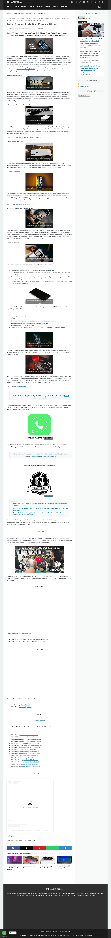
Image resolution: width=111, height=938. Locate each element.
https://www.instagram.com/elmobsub (31, 739)
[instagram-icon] (76, 2)
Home (42, 931)
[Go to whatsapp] (4, 933)
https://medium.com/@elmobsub (29, 749)
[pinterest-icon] (95, 2)
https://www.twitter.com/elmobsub (29, 735)
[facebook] (13, 848)
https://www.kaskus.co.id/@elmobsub (30, 747)
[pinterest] (39, 848)
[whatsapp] (52, 848)
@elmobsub (40, 531)
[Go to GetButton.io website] (4, 936)
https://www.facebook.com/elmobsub (31, 741)
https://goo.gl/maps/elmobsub (31, 762)
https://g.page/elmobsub (31, 758)
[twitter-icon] (72, 2)
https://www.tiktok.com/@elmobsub (29, 737)
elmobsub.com (56, 67)
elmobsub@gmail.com (25, 707)
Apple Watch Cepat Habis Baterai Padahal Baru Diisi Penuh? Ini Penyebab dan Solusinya (90, 68)
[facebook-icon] (91, 2)
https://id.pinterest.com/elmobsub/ (29, 751)
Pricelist (39, 7)
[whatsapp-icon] (103, 2)
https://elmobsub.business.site (30, 760)
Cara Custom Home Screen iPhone (24, 204)
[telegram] (65, 848)
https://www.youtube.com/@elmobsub (30, 743)
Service (23, 7)
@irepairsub (44, 641)
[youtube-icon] (83, 2)
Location (56, 7)
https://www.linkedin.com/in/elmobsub (31, 745)
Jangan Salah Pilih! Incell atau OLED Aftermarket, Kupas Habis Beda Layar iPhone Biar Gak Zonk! (91, 41)
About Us (48, 931)
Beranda (9, 7)
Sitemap (31, 7)
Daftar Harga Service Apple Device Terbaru (44, 456)
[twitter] (26, 848)
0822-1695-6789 (25, 705)
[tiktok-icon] (80, 2)
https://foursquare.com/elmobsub (31, 753)
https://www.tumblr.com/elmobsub (29, 755)
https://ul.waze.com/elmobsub (30, 764)
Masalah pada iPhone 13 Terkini (26, 69)
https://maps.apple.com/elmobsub (31, 766)
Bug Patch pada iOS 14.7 (22, 386)
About (17, 7)
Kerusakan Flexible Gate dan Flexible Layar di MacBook (13, 867)
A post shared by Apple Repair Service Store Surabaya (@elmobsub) (30, 830)
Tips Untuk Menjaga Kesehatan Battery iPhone (28, 137)
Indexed (47, 7)
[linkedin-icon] (87, 2)
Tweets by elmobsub (39, 720)
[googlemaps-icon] (99, 2)
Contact (64, 7)
